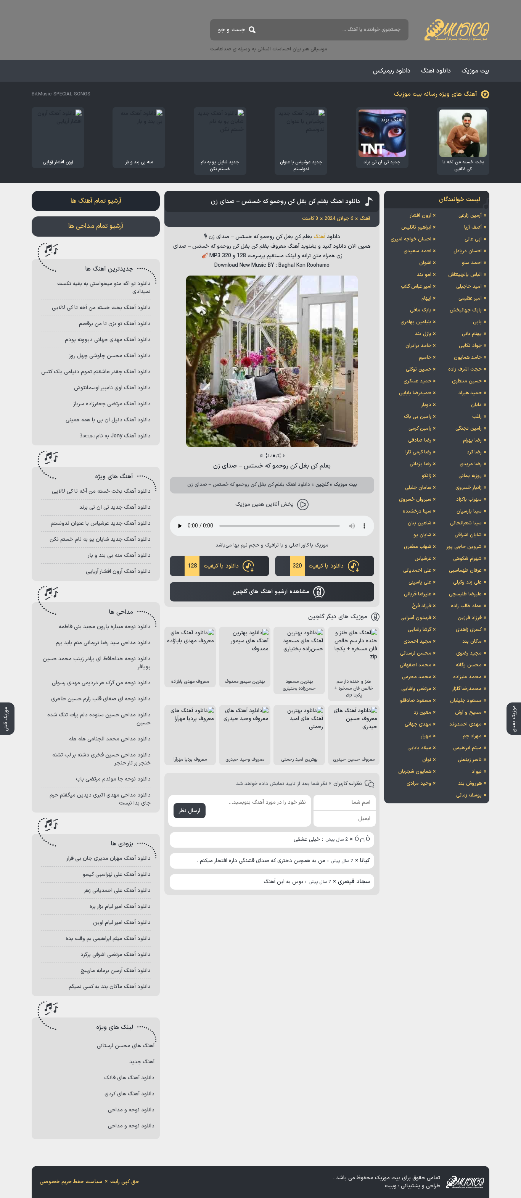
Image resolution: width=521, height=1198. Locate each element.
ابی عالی (473, 239)
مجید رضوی (469, 653)
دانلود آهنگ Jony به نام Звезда (115, 436)
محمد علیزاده (467, 677)
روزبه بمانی (470, 476)
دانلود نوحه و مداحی (131, 1110)
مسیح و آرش (468, 712)
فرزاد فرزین (470, 618)
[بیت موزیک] (457, 29)
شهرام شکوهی (467, 559)
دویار (426, 405)
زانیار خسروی (468, 488)
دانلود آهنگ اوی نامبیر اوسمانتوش (112, 388)
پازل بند (423, 334)
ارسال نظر (189, 811)
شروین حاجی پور (464, 547)
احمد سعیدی (417, 251)
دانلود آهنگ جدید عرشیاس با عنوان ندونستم (101, 523)
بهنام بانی (472, 334)
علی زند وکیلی (467, 582)
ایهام (426, 298)
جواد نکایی (470, 346)
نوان (426, 760)
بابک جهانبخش (466, 310)
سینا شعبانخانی (466, 523)
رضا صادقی (419, 440)
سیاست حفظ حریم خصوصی (71, 1182)
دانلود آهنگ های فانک (129, 1078)
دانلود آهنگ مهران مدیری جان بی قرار (108, 859)
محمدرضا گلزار (467, 689)
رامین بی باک (417, 417)
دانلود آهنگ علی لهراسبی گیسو (117, 875)
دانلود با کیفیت (318, 566)
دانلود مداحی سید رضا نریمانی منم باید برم (103, 643)
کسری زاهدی (469, 630)
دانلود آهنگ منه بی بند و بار (119, 555)
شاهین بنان (419, 523)
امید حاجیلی (469, 286)
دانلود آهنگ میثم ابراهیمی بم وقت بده (108, 939)
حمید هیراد (470, 393)
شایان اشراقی (468, 535)
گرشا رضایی (419, 630)
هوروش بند (470, 783)
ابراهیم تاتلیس (416, 227)
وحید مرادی (419, 783)
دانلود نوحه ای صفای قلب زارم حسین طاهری (101, 699)
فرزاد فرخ (421, 606)
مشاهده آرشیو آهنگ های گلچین (271, 591)
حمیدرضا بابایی (415, 393)
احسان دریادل (467, 251)
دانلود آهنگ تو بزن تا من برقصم (115, 324)
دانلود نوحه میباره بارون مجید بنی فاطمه (105, 627)
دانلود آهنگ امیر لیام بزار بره (120, 907)
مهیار (426, 736)
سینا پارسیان (469, 511)
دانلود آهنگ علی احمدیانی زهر (117, 891)
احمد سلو (472, 263)
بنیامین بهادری (415, 322)
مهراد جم (472, 736)
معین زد (422, 712)
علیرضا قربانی (417, 594)
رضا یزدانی (420, 464)
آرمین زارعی (470, 215)
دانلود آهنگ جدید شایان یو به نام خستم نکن (100, 539)
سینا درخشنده (417, 511)
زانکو (426, 476)
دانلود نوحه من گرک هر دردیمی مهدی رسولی (101, 683)
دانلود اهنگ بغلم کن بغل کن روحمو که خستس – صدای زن (285, 201)
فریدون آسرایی (415, 618)
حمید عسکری (417, 381)
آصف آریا (473, 227)
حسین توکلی (418, 369)
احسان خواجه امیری (411, 239)
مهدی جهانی (418, 724)
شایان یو (422, 535)
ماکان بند (472, 641)
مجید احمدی (417, 641)
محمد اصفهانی (415, 665)
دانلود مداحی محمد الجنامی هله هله (110, 739)
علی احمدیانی (417, 570)
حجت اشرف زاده (465, 369)
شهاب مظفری (417, 547)
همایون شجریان (414, 772)
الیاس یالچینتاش (465, 275)
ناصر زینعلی (470, 760)
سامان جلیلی (418, 488)
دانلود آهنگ (436, 71)
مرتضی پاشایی (416, 689)
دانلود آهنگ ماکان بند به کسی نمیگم (110, 987)
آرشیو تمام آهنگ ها (96, 201)
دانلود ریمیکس (391, 71)
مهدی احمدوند (465, 724)
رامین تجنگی (468, 428)
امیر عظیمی (470, 298)
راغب (477, 417)
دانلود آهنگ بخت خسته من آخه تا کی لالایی (101, 308)
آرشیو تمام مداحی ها (95, 226)
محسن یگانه (469, 665)
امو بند (424, 275)
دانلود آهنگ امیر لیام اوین (122, 923)
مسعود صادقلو (415, 701)
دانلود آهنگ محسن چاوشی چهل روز (110, 356)
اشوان (425, 263)
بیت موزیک (475, 71)
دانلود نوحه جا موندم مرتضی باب (113, 779)
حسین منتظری (467, 381)
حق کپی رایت (124, 1182)
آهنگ (319, 237)
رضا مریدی (471, 464)
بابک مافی (420, 310)
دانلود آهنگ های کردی (129, 1094)
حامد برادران (418, 346)
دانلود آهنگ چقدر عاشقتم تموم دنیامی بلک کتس (96, 372)
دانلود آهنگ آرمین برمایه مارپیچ (115, 971)
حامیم (425, 357)
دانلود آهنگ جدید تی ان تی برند (115, 507)
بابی (477, 322)
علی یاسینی (419, 582)
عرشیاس (423, 559)
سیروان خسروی (415, 499)
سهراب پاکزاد (469, 499)
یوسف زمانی (469, 795)
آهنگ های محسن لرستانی (125, 1046)
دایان (476, 405)
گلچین (322, 485)
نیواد (477, 772)
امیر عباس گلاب (416, 286)
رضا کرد (474, 452)
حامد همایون (468, 357)
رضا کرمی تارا (418, 452)
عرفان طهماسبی (465, 570)
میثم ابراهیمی (467, 748)
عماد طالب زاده (466, 606)
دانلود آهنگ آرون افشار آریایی (118, 572)
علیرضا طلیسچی (465, 594)
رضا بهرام (472, 440)
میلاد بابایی (419, 748)
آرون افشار (420, 215)
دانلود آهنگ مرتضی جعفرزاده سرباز (112, 404)
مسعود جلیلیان (466, 701)
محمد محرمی (416, 677)
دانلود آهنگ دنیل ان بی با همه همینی (108, 420)
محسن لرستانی (415, 653)
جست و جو (231, 30)
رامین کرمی (419, 428)
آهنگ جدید (141, 1062)
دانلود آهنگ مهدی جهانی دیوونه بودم (108, 340)
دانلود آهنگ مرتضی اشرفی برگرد (115, 955)
